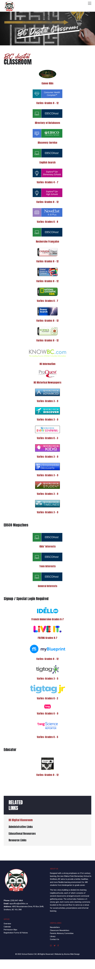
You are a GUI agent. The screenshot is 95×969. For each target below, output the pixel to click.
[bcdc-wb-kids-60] (47, 448)
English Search (47, 162)
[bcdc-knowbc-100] (47, 353)
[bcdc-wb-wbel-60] (47, 429)
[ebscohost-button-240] (47, 113)
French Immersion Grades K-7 (47, 619)
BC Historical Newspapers (47, 382)
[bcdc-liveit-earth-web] (47, 629)
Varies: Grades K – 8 (47, 222)
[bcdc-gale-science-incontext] (47, 331)
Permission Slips (10, 930)
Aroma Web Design (72, 954)
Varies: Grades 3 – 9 (47, 401)
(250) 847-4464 (16, 900)
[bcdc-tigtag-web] (47, 669)
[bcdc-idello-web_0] (47, 610)
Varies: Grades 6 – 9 (47, 713)
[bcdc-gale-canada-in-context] (47, 252)
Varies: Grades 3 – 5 (47, 678)
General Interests (47, 586)
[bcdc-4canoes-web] (47, 74)
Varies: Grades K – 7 (47, 301)
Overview (7, 924)
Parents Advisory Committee (61, 933)
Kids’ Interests (47, 546)
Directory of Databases (47, 123)
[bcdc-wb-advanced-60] (47, 392)
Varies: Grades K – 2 (47, 698)
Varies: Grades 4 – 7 (47, 182)
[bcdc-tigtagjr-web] (47, 689)
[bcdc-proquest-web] (47, 373)
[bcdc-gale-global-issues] (47, 272)
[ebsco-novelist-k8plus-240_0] (47, 212)
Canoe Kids (47, 83)
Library (52, 936)
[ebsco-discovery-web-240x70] (47, 133)
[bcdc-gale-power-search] (47, 311)
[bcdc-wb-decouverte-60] (47, 466)
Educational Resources (22, 833)
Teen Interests (47, 566)
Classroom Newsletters (59, 930)
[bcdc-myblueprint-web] (47, 649)
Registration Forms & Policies (16, 933)
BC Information (47, 364)
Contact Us (54, 939)
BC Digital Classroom (21, 820)
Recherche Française (47, 241)
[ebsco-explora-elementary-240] (47, 173)
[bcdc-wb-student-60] (47, 485)
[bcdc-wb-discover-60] (47, 411)
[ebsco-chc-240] (47, 93)
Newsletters (55, 927)
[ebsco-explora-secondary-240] (47, 192)
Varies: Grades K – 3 (47, 438)
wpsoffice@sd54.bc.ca (18, 903)
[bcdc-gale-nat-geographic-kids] (47, 291)
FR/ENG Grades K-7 (47, 638)
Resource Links (17, 840)
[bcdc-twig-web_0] (47, 706)
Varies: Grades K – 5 (47, 737)
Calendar (7, 927)
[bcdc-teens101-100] (47, 764)
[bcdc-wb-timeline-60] (47, 503)
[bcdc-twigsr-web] (47, 726)
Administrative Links (21, 827)
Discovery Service (47, 143)
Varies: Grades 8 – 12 (47, 103)
